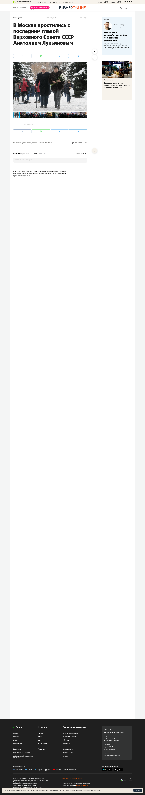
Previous (105, 53)
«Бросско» (117, 27)
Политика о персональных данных (72, 778)
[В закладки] (94, 57)
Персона (16, 736)
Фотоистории (42, 743)
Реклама (41, 749)
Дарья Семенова (119, 25)
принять (137, 790)
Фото (39, 740)
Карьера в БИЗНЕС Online (21, 752)
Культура (42, 727)
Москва (112, 2)
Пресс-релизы (17, 743)
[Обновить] (94, 150)
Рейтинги (66, 740)
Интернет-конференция (70, 733)
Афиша (15, 733)
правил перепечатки (82, 785)
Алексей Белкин (31, 124)
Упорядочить (80, 153)
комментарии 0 (51, 18)
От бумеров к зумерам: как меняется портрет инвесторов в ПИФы (115, 85)
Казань (15, 7)
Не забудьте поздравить (70, 736)
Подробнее (97, 790)
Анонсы (40, 733)
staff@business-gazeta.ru (112, 755)
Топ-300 (65, 756)
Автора (42, 153)
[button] (85, 64)
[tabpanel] (117, 35)
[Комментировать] (94, 51)
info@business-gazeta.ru (111, 740)
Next (129, 53)
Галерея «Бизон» (68, 752)
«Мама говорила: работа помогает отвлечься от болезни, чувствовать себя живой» (117, 36)
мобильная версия (70, 769)
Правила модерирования (21, 176)
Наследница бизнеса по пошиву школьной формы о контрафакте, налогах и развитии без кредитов (115, 46)
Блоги (15, 740)
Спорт (18, 727)
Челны (99, 2)
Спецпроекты (68, 749)
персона (106, 19)
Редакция (17, 749)
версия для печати (81, 143)
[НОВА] (40, 8)
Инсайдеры (66, 743)
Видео (40, 736)
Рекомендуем (108, 80)
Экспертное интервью (74, 727)
